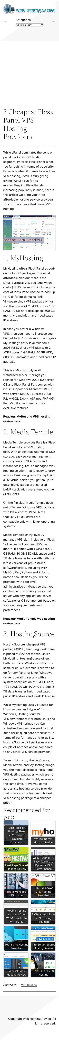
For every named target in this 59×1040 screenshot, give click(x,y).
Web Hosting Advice (37, 1018)
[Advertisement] (29, 74)
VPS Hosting (29, 985)
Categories (23, 20)
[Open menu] (5, 22)
